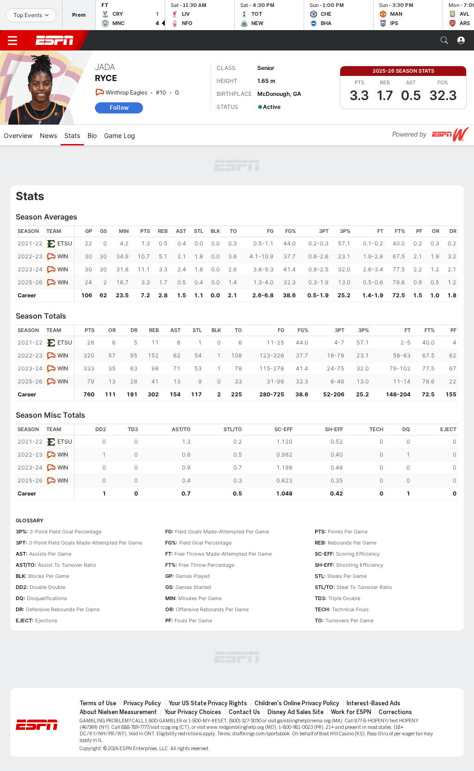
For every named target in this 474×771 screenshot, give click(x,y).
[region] (266, 264)
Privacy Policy (142, 703)
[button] (444, 40)
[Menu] (12, 40)
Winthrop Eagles (126, 92)
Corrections (395, 712)
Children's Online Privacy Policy (297, 703)
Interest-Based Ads (373, 703)
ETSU (64, 243)
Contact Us (244, 712)
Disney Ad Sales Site (296, 712)
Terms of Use (98, 703)
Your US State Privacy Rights (207, 703)
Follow (119, 107)
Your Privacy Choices (192, 712)
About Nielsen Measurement (118, 712)
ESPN (55, 40)
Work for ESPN (351, 712)
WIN (62, 256)
